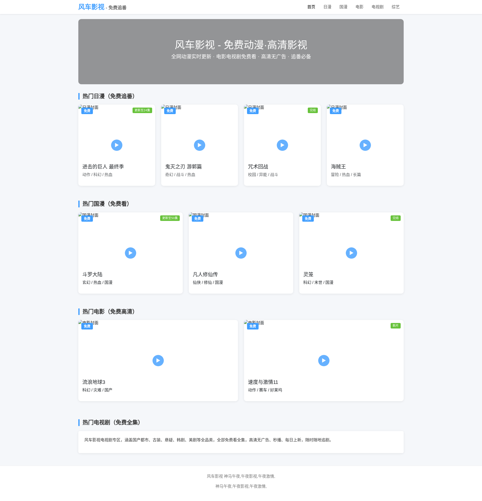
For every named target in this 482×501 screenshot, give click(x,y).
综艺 (396, 7)
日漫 (327, 7)
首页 (311, 7)
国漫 (343, 7)
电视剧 (378, 7)
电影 (359, 7)
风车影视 (102, 7)
